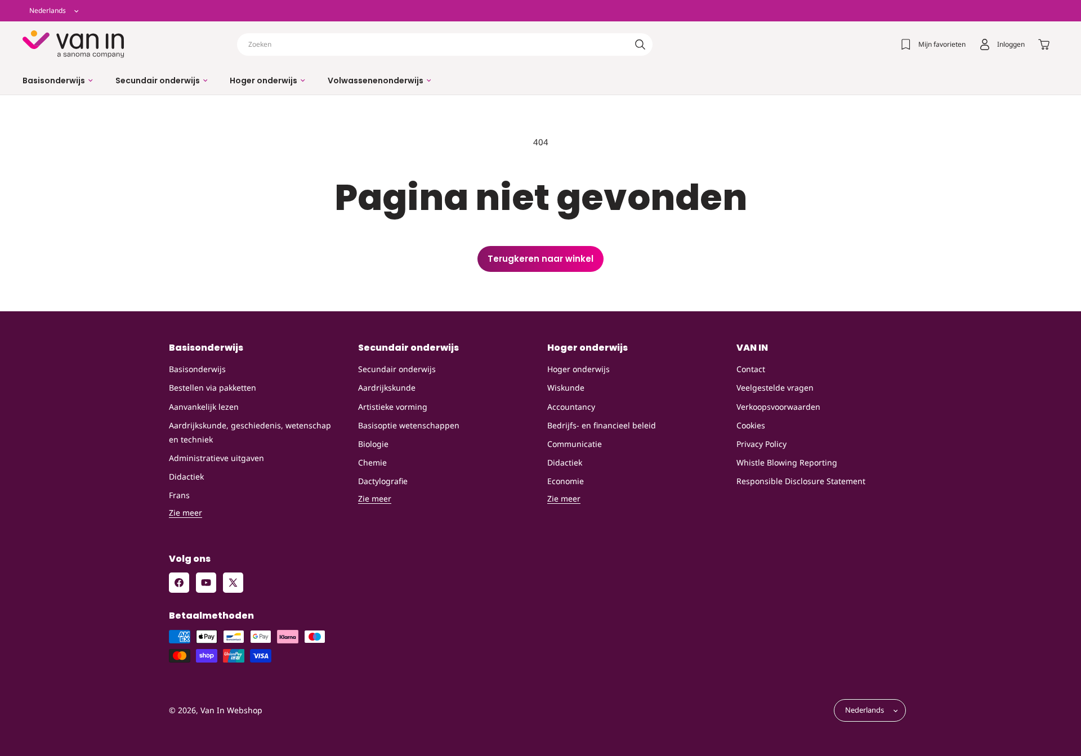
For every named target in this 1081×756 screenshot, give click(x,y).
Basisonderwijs (197, 369)
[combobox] (445, 44)
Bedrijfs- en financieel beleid (601, 425)
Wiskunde (565, 388)
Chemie (372, 462)
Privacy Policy (761, 444)
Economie (565, 481)
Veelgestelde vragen (775, 388)
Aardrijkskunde (387, 388)
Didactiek (186, 476)
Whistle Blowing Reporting (786, 462)
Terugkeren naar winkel (540, 259)
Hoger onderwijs (578, 369)
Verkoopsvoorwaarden (778, 406)
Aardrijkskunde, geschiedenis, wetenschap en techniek (250, 432)
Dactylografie (383, 481)
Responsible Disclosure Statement (800, 481)
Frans (179, 495)
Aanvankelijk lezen (204, 406)
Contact (750, 369)
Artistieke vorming (392, 406)
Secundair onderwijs (397, 369)
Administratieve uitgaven (216, 458)
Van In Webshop (231, 710)
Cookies (750, 425)
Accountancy (571, 406)
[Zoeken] (640, 44)
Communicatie (574, 444)
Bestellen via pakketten (212, 388)
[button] (57, 80)
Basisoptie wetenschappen (408, 425)
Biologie (373, 444)
